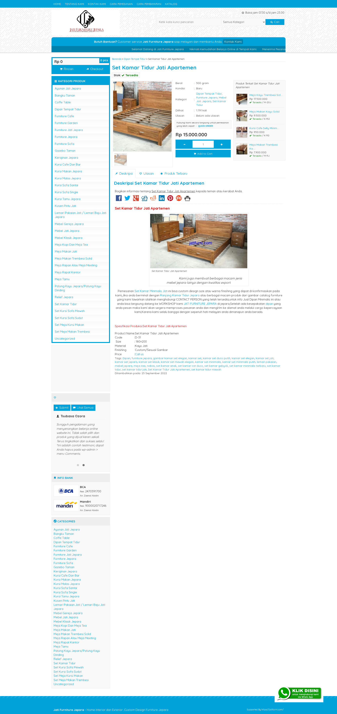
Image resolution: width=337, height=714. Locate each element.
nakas (151, 365)
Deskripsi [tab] (125, 173)
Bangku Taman (65, 95)
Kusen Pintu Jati (65, 206)
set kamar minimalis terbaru (247, 365)
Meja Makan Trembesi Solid (73, 258)
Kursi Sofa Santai (66, 185)
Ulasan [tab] (148, 173)
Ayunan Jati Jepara (68, 88)
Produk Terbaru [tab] (175, 173)
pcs (104, 60)
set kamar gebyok (216, 365)
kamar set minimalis (208, 361)
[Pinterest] (170, 199)
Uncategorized (65, 338)
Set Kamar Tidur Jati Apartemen (154, 67)
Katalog (171, 3)
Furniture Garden (66, 123)
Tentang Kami (74, 3)
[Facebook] (119, 199)
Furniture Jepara (206, 97)
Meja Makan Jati (66, 251)
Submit (63, 407)
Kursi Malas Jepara (68, 178)
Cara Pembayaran (149, 3)
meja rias (140, 365)
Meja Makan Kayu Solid (264, 111)
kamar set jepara (126, 361)
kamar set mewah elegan (177, 361)
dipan (269, 304)
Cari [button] (276, 22)
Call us (139, 354)
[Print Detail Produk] (187, 199)
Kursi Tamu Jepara (67, 199)
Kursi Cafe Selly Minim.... (264, 128)
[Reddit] (153, 199)
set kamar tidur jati (134, 369)
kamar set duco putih (216, 358)
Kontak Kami (97, 3)
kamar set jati (265, 358)
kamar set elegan (243, 358)
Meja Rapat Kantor (68, 272)
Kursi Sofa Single (66, 192)
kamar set (194, 358)
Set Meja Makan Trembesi (72, 331)
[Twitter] (127, 199)
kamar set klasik (149, 361)
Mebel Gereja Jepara (69, 224)
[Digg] (144, 199)
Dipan (126, 358)
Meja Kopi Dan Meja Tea (71, 244)
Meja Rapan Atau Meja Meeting (76, 265)
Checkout (96, 69)
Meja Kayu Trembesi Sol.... (266, 95)
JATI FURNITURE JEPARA (200, 304)
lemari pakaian (266, 361)
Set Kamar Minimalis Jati (151, 291)
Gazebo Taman (65, 150)
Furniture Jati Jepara (69, 130)
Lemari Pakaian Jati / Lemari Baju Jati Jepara (80, 215)
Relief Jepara (64, 297)
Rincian (68, 69)
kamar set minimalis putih (238, 361)
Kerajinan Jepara (66, 157)
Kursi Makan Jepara (68, 171)
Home (57, 3)
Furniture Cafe (64, 116)
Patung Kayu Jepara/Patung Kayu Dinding (78, 288)
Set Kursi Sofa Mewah (70, 311)
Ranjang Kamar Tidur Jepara (180, 295)
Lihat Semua (84, 407)
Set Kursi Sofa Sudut (69, 318)
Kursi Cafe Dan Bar (68, 164)
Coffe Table (63, 102)
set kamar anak (166, 365)
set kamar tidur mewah (206, 369)
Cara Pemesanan (121, 3)
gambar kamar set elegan (170, 358)
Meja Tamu (62, 279)
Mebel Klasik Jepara (68, 238)
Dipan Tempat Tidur (135, 58)
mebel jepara (123, 365)
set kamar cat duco (190, 365)
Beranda (116, 58)
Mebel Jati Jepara (67, 231)
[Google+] (136, 199)
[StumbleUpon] (179, 199)
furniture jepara (142, 358)
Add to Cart (204, 153)
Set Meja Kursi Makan (69, 325)
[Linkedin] (162, 199)
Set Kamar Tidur (66, 304)
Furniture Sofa (64, 144)
